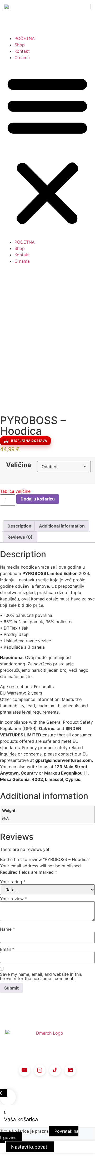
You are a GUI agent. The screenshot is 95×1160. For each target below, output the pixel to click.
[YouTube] (24, 1070)
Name (7, 929)
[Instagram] (40, 1070)
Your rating (13, 882)
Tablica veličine (15, 491)
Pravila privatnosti (27, 1055)
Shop (19, 44)
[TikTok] (55, 1070)
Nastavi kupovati (29, 1147)
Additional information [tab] (62, 526)
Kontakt (22, 51)
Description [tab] (19, 526)
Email (7, 949)
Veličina (18, 465)
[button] (47, 150)
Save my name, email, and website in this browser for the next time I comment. (41, 976)
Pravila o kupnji (55, 1044)
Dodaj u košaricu (38, 499)
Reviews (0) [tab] (20, 537)
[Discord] (70, 1070)
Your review (13, 899)
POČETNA (24, 38)
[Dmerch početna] (47, 1033)
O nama (22, 57)
